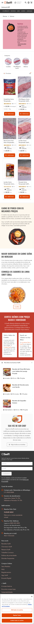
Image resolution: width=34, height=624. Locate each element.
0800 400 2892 (15, 523)
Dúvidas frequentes (7, 558)
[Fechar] (32, 596)
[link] (5, 7)
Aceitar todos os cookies (17, 620)
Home (5, 16)
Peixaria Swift (5, 550)
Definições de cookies (17, 610)
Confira (17, 307)
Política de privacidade (9, 555)
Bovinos (13, 11)
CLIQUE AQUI (8, 512)
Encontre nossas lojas (8, 589)
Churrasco (6, 11)
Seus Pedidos (5, 566)
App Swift (4, 575)
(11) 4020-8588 (9, 492)
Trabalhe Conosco (7, 553)
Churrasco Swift (6, 547)
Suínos (23, 11)
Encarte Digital (6, 578)
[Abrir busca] (26, 2)
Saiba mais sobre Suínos (22, 44)
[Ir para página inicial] (8, 2)
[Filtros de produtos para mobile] (30, 73)
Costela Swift (7, 347)
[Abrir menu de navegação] (2, 2)
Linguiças (29, 11)
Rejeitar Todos (17, 615)
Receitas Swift (6, 544)
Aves (18, 11)
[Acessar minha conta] (28, 2)
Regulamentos (6, 572)
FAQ (2, 569)
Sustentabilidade (7, 592)
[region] (17, 609)
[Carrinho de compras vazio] (31, 2)
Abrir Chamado (9, 536)
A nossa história (6, 586)
